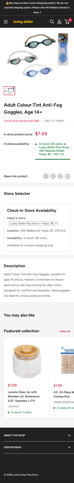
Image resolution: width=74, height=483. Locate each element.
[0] (67, 21)
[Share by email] (67, 176)
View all (65, 331)
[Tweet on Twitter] (60, 176)
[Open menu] (6, 21)
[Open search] (52, 22)
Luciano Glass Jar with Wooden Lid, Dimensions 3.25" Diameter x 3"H (24, 396)
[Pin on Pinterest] (53, 176)
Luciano (13, 406)
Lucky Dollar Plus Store (21, 121)
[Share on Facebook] (46, 176)
